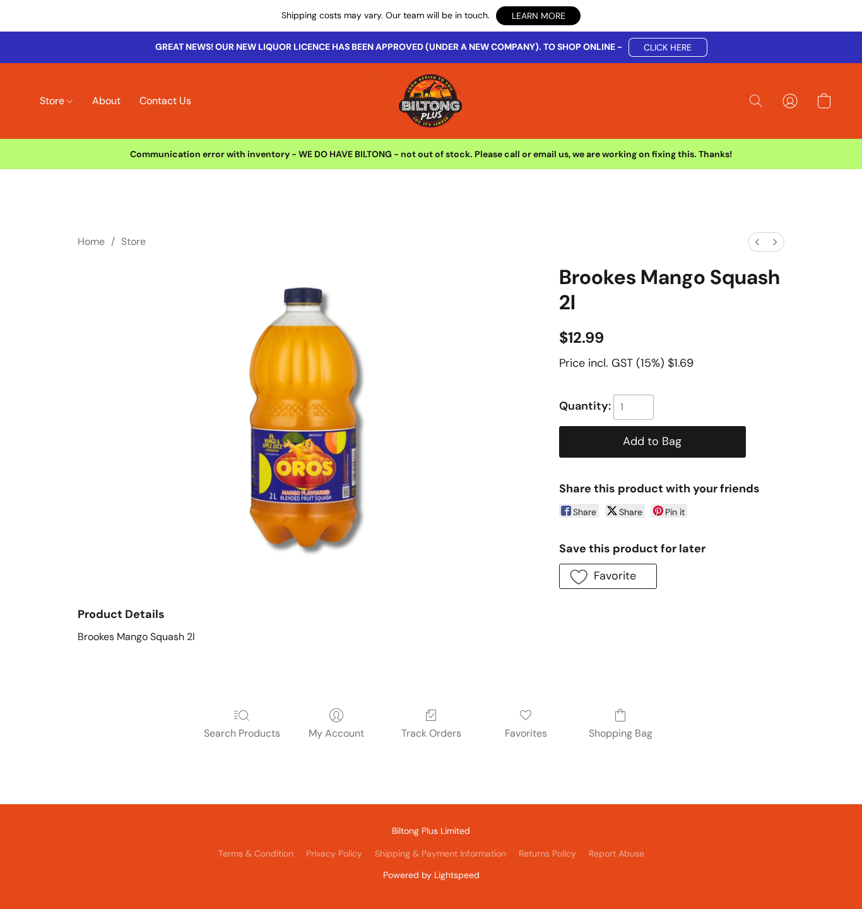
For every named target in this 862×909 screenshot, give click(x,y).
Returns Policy (547, 853)
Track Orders (431, 733)
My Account (336, 733)
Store (53, 100)
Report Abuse (616, 853)
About (106, 100)
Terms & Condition (255, 853)
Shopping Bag (620, 733)
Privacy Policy (334, 853)
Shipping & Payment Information (440, 853)
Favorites (526, 733)
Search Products (242, 733)
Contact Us (165, 100)
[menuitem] (757, 242)
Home (91, 241)
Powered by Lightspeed (431, 875)
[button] (538, 15)
